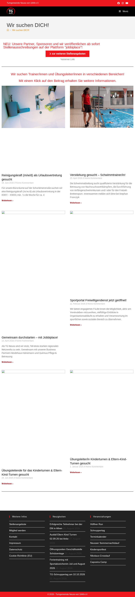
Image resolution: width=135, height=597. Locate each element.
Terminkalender (98, 536)
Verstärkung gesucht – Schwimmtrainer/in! (97, 175)
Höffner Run (96, 524)
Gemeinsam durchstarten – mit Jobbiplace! (30, 337)
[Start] (8, 30)
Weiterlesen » (7, 200)
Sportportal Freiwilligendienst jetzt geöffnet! (98, 300)
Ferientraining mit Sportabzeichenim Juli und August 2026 (67, 563)
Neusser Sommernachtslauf (104, 543)
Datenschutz (15, 549)
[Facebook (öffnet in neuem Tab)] (118, 3)
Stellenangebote (17, 524)
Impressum (15, 543)
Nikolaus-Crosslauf (100, 555)
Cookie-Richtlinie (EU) (20, 555)
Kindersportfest (98, 549)
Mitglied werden (17, 530)
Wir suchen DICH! (20, 30)
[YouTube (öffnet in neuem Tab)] (126, 3)
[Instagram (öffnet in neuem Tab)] (123, 3)
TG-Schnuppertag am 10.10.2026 (67, 574)
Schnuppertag (97, 530)
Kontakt (13, 536)
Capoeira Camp (98, 562)
